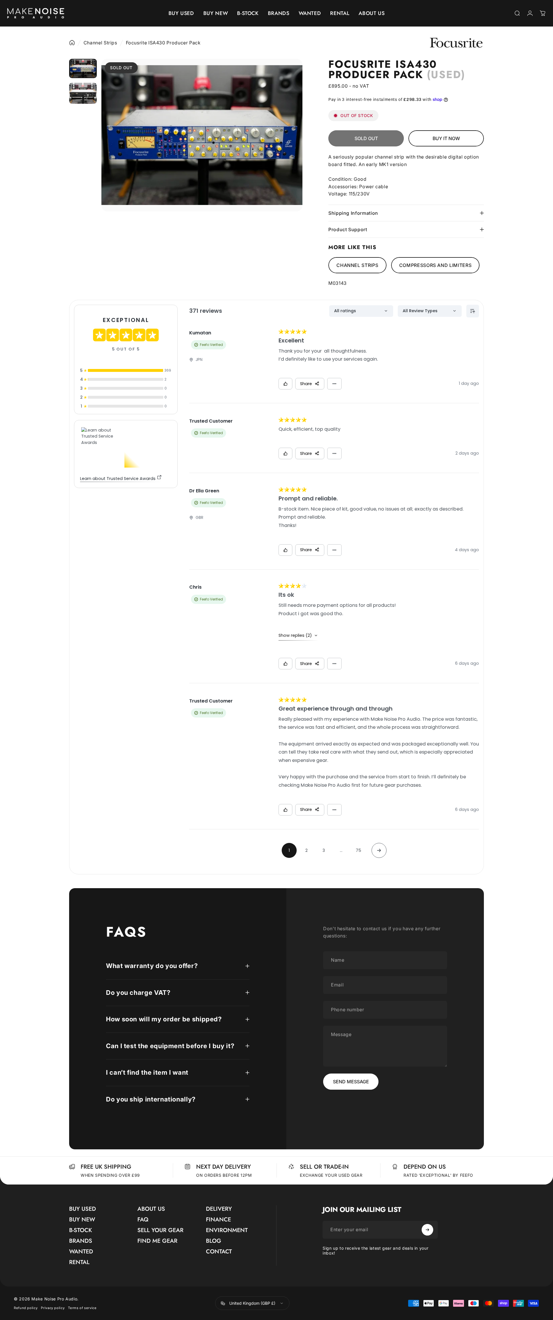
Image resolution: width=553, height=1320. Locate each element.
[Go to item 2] (83, 93)
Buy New (82, 1219)
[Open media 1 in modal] (201, 135)
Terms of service (82, 1308)
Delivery (219, 1208)
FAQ (142, 1219)
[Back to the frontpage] (72, 43)
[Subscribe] (427, 1230)
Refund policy (25, 1308)
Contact (219, 1251)
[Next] (289, 149)
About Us (151, 1208)
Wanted (81, 1251)
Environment (227, 1230)
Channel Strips (100, 43)
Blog (213, 1240)
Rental (79, 1262)
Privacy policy (53, 1308)
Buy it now (446, 138)
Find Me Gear (157, 1240)
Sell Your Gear (160, 1230)
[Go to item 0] (83, 68)
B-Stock (80, 1230)
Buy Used (82, 1208)
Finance (218, 1219)
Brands (80, 1240)
